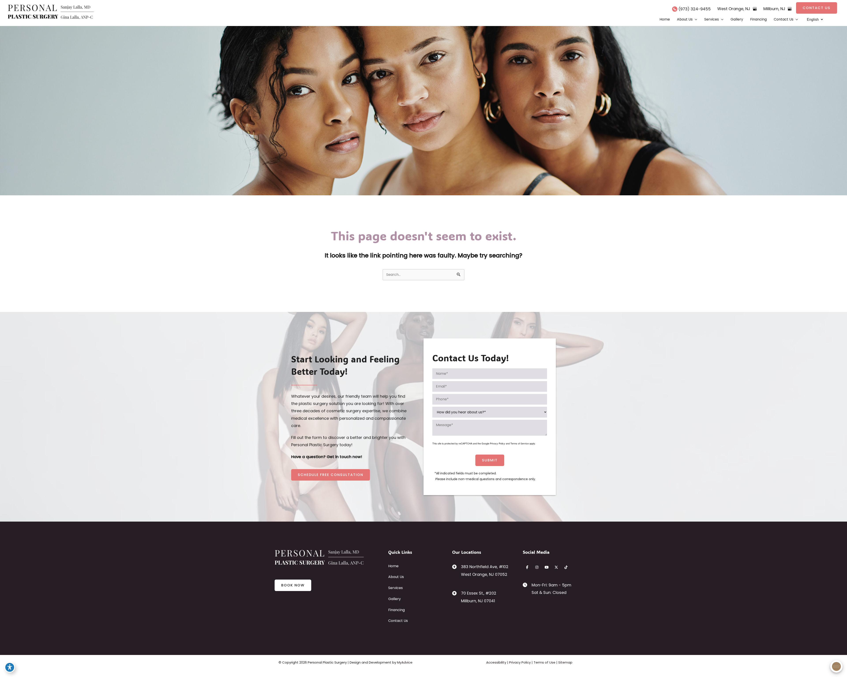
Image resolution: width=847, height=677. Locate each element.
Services (395, 587)
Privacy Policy (497, 443)
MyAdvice (404, 662)
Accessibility (496, 662)
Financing (396, 609)
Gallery (394, 598)
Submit (490, 460)
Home (393, 566)
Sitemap (565, 662)
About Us (396, 576)
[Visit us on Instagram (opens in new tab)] (536, 567)
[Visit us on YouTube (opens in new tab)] (546, 567)
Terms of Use (544, 662)
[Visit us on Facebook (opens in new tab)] (527, 567)
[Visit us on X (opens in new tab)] (556, 567)
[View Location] (456, 566)
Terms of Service (519, 443)
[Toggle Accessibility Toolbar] (9, 667)
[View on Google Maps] (755, 9)
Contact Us (398, 620)
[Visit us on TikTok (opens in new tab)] (566, 567)
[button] (816, 8)
